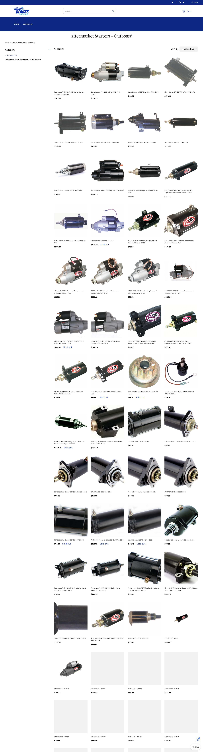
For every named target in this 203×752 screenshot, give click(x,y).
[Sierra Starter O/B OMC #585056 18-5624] (107, 122)
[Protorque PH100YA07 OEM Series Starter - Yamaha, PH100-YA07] (71, 72)
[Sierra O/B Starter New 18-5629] (144, 618)
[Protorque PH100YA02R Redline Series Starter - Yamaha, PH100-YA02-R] (71, 568)
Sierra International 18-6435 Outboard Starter (70, 638)
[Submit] (113, 11)
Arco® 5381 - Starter (171, 638)
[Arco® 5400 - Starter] (71, 668)
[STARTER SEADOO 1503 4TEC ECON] (144, 520)
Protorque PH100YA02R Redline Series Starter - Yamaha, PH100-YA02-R (70, 589)
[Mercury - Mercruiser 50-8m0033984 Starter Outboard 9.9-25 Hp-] (107, 421)
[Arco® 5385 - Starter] (181, 668)
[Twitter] (172, 2)
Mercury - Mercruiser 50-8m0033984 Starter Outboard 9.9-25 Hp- (106, 443)
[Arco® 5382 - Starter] (144, 668)
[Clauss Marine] (21, 11)
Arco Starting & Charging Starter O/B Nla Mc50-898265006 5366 (68, 393)
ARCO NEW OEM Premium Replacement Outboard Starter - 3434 (179, 292)
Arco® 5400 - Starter (61, 688)
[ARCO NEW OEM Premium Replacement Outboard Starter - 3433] (144, 271)
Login (196, 2)
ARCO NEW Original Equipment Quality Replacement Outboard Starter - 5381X (178, 192)
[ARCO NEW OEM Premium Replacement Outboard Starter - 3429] (181, 220)
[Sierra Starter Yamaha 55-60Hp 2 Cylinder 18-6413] (71, 220)
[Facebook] (176, 2)
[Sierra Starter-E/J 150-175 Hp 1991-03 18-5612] (181, 72)
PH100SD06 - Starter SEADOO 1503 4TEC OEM (107, 540)
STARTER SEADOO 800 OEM (101, 492)
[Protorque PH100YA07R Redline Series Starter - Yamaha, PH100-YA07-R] (144, 568)
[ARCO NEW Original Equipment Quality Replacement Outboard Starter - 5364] (144, 321)
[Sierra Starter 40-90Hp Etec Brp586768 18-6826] (144, 170)
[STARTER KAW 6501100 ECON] (144, 421)
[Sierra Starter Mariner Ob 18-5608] (181, 122)
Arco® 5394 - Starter (171, 736)
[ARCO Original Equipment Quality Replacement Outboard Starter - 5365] (181, 321)
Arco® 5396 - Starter (98, 688)
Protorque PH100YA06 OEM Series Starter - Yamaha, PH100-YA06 (106, 589)
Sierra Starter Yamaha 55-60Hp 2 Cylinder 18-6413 (70, 242)
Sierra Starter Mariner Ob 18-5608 (176, 142)
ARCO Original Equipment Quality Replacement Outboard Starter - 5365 (177, 342)
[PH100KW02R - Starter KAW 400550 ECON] (181, 421)
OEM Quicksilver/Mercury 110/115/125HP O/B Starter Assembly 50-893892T (69, 443)
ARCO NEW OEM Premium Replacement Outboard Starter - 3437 (105, 342)
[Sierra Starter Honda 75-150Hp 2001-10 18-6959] (107, 170)
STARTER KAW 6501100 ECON (138, 442)
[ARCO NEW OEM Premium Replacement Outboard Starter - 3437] (107, 321)
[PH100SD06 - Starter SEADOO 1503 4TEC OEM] (107, 520)
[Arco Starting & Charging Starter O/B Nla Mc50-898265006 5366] (71, 371)
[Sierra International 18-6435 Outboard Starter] (71, 618)
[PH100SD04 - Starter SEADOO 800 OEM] (144, 472)
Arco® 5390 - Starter (98, 736)
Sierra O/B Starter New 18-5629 (138, 638)
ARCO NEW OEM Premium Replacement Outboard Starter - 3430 (68, 292)
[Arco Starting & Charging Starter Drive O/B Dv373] (144, 371)
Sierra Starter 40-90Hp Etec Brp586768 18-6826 (143, 192)
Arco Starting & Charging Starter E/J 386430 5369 (106, 393)
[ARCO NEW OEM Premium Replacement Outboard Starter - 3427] (144, 220)
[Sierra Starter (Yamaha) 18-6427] (107, 220)
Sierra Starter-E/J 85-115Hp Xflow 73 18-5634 (143, 92)
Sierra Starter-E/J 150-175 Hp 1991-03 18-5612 (179, 92)
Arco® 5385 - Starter (171, 688)
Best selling (188, 49)
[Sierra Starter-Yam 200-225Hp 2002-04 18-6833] (107, 72)
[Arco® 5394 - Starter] (181, 716)
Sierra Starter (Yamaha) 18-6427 (102, 240)
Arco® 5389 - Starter (61, 736)
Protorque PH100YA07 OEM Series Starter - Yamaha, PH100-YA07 (69, 93)
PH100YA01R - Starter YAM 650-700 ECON (179, 540)
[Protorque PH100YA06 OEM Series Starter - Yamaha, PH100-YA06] (107, 568)
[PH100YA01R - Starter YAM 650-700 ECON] (181, 520)
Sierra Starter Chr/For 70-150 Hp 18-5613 (68, 190)
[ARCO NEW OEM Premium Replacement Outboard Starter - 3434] (181, 271)
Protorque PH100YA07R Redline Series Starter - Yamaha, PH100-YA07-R (144, 589)
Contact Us (27, 24)
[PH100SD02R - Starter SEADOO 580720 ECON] (71, 472)
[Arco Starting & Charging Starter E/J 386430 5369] (107, 371)
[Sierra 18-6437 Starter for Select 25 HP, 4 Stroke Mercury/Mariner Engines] (181, 568)
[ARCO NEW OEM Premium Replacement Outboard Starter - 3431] (107, 271)
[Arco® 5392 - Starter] (144, 716)
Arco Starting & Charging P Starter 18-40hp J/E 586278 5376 (107, 639)
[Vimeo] (183, 2)
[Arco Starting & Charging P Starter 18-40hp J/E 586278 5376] (107, 618)
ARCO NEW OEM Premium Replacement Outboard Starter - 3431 (105, 292)
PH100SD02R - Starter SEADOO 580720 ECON (70, 492)
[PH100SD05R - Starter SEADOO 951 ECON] (71, 520)
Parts (16, 24)
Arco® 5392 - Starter (135, 736)
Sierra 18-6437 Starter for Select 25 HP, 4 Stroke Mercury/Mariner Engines (180, 589)
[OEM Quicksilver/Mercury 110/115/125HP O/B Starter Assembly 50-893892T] (71, 421)
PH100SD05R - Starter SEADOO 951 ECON (69, 540)
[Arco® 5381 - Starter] (181, 618)
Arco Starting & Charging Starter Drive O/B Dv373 (143, 393)
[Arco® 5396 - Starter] (107, 668)
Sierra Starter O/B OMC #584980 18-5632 (68, 142)
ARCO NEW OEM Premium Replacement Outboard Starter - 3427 (142, 242)
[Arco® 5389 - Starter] (71, 716)
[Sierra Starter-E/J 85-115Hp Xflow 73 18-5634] (144, 72)
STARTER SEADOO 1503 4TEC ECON (140, 540)
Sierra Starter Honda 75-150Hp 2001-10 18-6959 (107, 190)
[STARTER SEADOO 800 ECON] (181, 472)
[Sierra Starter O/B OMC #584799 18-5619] (144, 122)
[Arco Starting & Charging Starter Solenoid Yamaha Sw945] (181, 371)
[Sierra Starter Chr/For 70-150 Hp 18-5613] (71, 170)
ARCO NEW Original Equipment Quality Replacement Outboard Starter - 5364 (142, 342)
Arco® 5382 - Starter (135, 688)
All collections (12, 55)
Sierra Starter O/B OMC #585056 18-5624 (105, 142)
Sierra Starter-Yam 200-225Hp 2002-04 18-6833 (106, 93)
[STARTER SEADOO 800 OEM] (107, 472)
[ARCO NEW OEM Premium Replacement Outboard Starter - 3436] (71, 321)
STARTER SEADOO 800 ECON (175, 492)
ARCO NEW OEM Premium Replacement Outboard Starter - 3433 (142, 292)
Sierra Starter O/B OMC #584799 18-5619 (142, 142)
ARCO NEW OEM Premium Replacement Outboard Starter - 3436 (68, 342)
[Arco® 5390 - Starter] (107, 716)
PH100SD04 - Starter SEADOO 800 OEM (142, 492)
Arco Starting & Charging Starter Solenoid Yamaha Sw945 (179, 393)
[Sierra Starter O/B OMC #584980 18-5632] (71, 122)
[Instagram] (180, 2)
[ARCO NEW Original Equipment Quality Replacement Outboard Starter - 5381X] (181, 170)
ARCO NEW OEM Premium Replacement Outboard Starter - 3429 (179, 242)
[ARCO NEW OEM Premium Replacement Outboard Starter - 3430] (71, 271)
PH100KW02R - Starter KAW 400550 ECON (179, 442)
